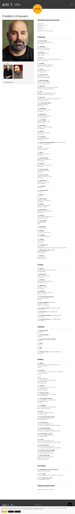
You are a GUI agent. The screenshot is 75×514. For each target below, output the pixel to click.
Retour (38, 9)
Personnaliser (17, 511)
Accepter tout (4, 511)
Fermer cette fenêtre (73, 508)
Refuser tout (11, 511)
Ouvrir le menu (71, 4)
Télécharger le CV (9, 82)
